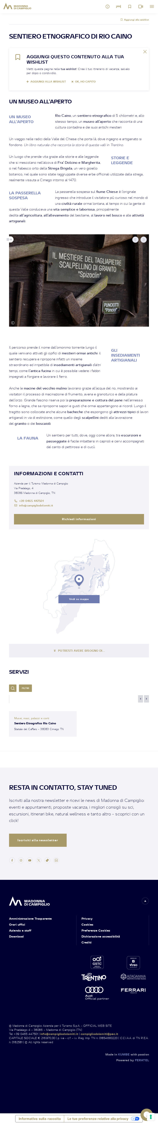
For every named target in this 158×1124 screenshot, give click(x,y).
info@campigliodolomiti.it (36, 505)
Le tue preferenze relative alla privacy (97, 1119)
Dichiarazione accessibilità (100, 936)
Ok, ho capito (85, 81)
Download (16, 936)
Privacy (87, 918)
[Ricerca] (12, 688)
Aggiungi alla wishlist (136, 19)
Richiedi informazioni (79, 519)
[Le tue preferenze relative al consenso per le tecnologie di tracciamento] (151, 1117)
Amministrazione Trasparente (30, 918)
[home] (29, 900)
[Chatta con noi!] (147, 1115)
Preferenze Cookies (95, 930)
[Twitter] (39, 860)
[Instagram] (21, 860)
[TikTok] (47, 860)
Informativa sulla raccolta (40, 1119)
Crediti (86, 942)
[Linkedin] (56, 860)
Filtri (25, 688)
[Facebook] (12, 860)
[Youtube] (30, 860)
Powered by (132, 1060)
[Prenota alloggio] (118, 6)
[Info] (107, 6)
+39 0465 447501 (31, 500)
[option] (79, 280)
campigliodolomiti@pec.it (99, 1034)
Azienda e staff (20, 930)
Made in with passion (127, 1054)
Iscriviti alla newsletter (37, 840)
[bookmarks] (129, 6)
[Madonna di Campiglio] (17, 6)
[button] (135, 239)
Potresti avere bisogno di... (81, 650)
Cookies (87, 924)
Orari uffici (17, 924)
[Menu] (151, 6)
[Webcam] (140, 6)
